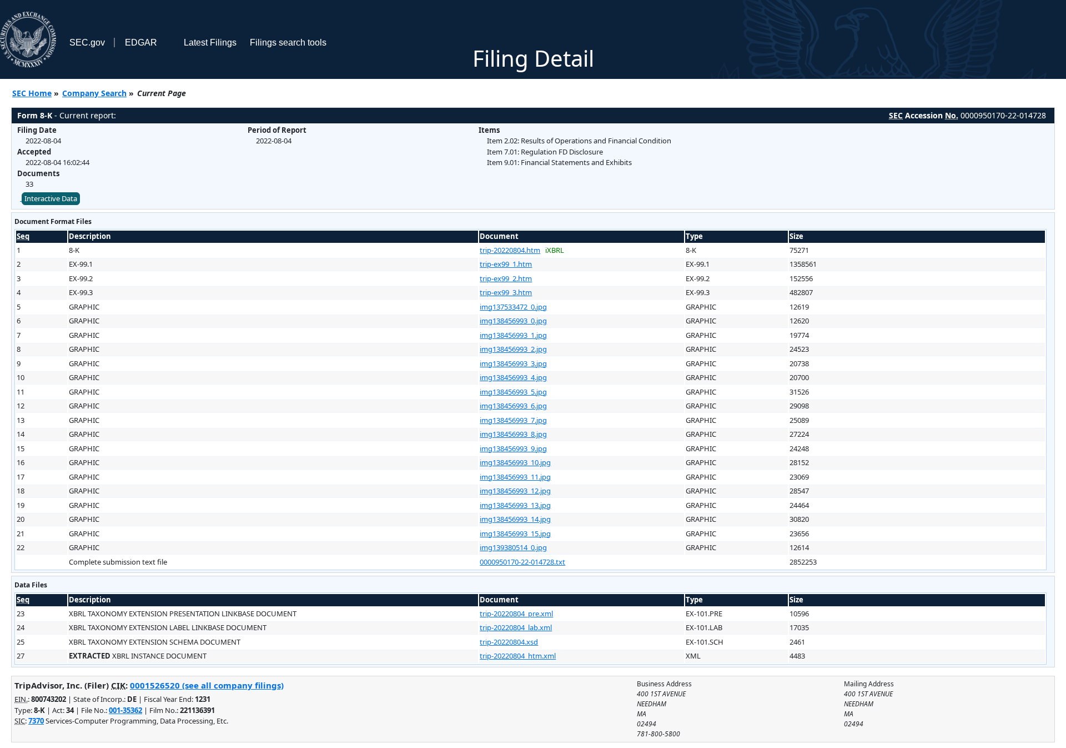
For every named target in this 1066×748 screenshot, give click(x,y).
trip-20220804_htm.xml (518, 656)
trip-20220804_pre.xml (516, 614)
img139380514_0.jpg (513, 547)
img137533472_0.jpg (513, 307)
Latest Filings (210, 42)
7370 (36, 721)
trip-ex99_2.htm (506, 278)
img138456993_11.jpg (515, 477)
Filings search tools (288, 42)
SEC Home (32, 93)
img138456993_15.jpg (515, 533)
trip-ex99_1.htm (506, 264)
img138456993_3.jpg (513, 363)
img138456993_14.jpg (515, 519)
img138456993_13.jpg (515, 505)
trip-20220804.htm (510, 250)
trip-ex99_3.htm (506, 292)
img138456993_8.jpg (513, 434)
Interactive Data (50, 198)
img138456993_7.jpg (513, 420)
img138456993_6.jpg (513, 406)
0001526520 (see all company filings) (207, 685)
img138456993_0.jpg (513, 321)
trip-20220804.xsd (509, 642)
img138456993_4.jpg (513, 377)
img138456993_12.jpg (515, 491)
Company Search (94, 93)
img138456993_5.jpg (513, 392)
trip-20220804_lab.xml (516, 627)
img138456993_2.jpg (513, 349)
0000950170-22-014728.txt (522, 562)
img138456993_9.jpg (513, 448)
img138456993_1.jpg (513, 335)
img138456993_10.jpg (515, 462)
